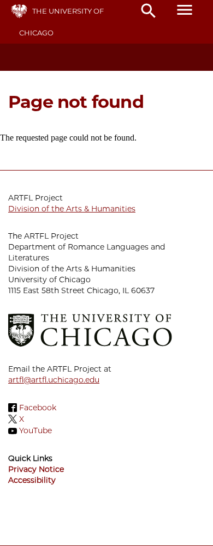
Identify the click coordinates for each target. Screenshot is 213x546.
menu (184, 10)
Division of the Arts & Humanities (71, 209)
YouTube (35, 431)
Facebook (37, 407)
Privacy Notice (36, 469)
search (148, 11)
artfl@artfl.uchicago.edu (53, 380)
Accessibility (32, 480)
